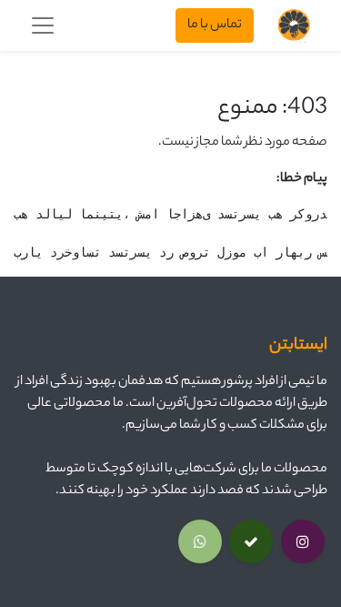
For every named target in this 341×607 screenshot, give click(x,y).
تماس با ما (214, 25)
